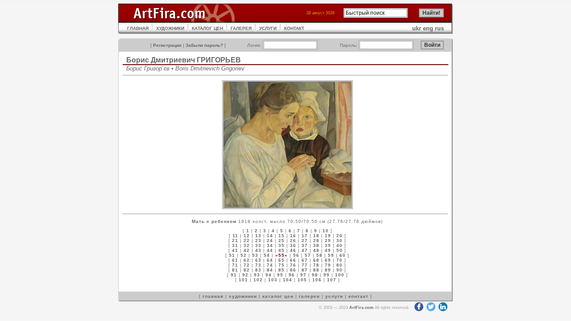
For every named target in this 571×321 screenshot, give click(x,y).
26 (293, 240)
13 (258, 235)
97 (303, 274)
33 (258, 245)
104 (287, 279)
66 (293, 260)
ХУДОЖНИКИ (170, 28)
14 (270, 235)
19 (328, 235)
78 (316, 265)
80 (339, 265)
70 (339, 260)
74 (270, 265)
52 (243, 255)
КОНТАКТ (294, 28)
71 (235, 265)
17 (305, 235)
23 (258, 240)
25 (281, 240)
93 (257, 274)
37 (305, 245)
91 (234, 274)
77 (305, 265)
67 (305, 260)
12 (247, 235)
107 (331, 279)
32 (247, 245)
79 (328, 265)
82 (247, 270)
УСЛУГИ (268, 28)
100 (339, 274)
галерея (309, 296)
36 (293, 245)
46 (293, 250)
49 (328, 250)
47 (305, 250)
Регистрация (167, 45)
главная (213, 296)
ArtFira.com (361, 307)
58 (319, 255)
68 (316, 260)
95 (280, 274)
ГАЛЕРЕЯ (241, 28)
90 (339, 270)
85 (281, 270)
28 (316, 240)
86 (293, 270)
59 (331, 255)
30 (339, 240)
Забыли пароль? (204, 45)
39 (328, 245)
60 (342, 255)
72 (247, 265)
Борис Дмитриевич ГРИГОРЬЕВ (183, 60)
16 (293, 235)
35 (281, 245)
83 (258, 270)
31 (235, 245)
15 (281, 235)
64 (270, 260)
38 (316, 245)
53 (255, 255)
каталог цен (278, 296)
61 (235, 260)
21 (235, 240)
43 (258, 250)
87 (305, 270)
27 (305, 240)
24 (270, 240)
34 (270, 245)
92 (245, 274)
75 (281, 265)
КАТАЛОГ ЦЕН (207, 28)
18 (316, 235)
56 (296, 255)
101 (243, 279)
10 (326, 230)
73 (258, 265)
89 (328, 270)
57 (308, 255)
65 (281, 260)
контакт (358, 296)
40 (339, 245)
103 (272, 279)
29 (328, 240)
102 (258, 279)
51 (232, 255)
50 (339, 250)
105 (302, 279)
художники (243, 296)
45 (281, 250)
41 (235, 250)
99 (326, 274)
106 (317, 279)
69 (328, 260)
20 (339, 235)
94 (268, 274)
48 (316, 250)
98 (315, 274)
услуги (334, 296)
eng (428, 28)
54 (267, 255)
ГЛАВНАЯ (138, 28)
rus (439, 28)
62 (247, 260)
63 (258, 260)
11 (235, 235)
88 (316, 270)
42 (247, 250)
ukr (416, 28)
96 (292, 274)
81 (235, 270)
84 (270, 270)
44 (270, 250)
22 (247, 240)
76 (293, 265)
